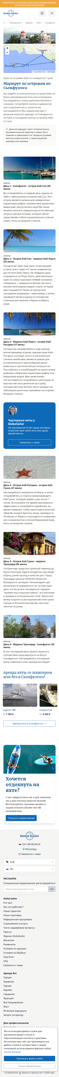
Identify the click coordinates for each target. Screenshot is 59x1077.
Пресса (7, 931)
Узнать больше (12, 1051)
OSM (49, 71)
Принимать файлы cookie (29, 1058)
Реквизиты (9, 944)
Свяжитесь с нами (29, 442)
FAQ (5, 961)
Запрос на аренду (13, 1015)
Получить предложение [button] (21, 818)
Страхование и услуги (15, 923)
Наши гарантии (12, 911)
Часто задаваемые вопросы (19, 927)
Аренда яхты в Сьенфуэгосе (27, 723)
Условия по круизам (14, 948)
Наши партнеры (12, 915)
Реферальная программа (17, 919)
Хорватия (8, 981)
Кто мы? (7, 902)
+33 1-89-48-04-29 (31, 844)
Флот (6, 1006)
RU (11, 869)
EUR (12, 861)
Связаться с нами (31, 854)
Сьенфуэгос (50, 22)
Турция (7, 985)
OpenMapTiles (40, 71)
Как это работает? (13, 906)
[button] (23, 66)
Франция (8, 998)
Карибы (29, 22)
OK (51, 889)
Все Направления (13, 1002)
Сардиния (9, 994)
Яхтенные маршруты (14, 1010)
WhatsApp (31, 849)
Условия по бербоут (14, 952)
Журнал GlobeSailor (14, 936)
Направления (15, 22)
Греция (7, 977)
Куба (39, 22)
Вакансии (8, 940)
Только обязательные (29, 1066)
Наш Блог (8, 956)
